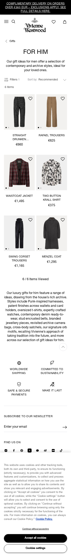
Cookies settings (35, 548)
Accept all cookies (35, 538)
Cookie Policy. (44, 519)
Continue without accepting (35, 529)
